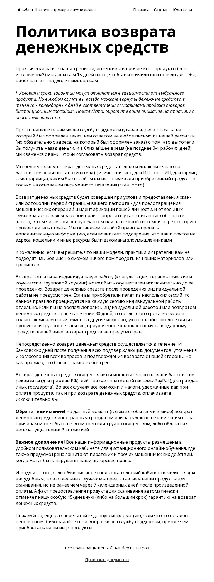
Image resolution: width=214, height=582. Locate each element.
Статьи (160, 10)
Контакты (182, 10)
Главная (141, 10)
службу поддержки (100, 130)
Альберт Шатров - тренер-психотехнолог (57, 10)
